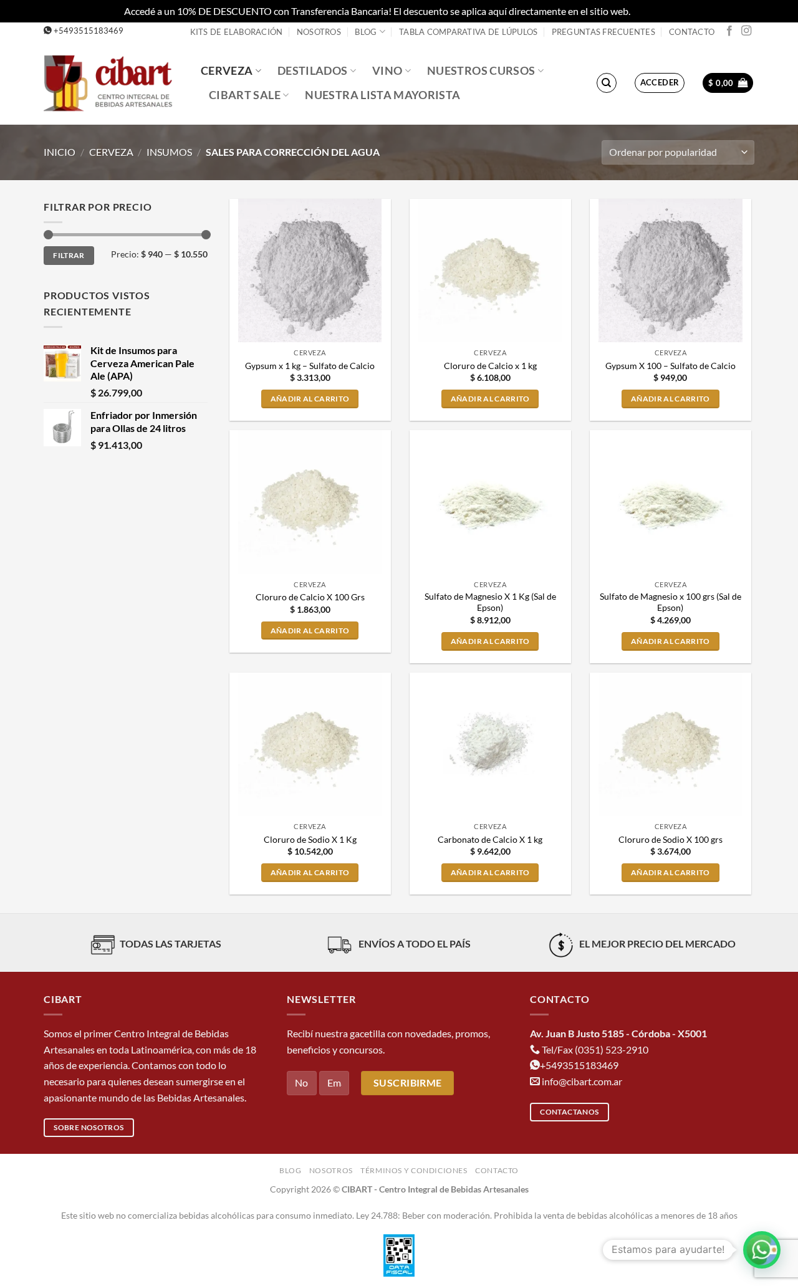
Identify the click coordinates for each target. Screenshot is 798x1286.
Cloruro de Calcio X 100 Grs (310, 597)
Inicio (59, 152)
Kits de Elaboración (236, 32)
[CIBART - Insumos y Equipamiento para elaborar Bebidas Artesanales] (113, 82)
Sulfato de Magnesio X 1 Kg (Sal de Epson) (490, 602)
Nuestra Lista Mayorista (382, 95)
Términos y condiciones (413, 1170)
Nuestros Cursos (481, 70)
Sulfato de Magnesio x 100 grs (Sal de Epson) (670, 602)
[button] (660, 83)
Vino (387, 70)
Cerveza (226, 70)
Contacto (691, 32)
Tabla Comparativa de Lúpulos (468, 32)
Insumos (169, 152)
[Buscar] (607, 83)
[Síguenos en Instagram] (746, 31)
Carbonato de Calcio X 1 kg (490, 839)
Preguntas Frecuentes (603, 32)
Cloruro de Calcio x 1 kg (490, 365)
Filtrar (69, 255)
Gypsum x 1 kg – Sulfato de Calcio (310, 365)
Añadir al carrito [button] (310, 399)
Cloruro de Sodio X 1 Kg (310, 839)
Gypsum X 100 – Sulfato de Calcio (670, 365)
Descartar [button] (653, 11)
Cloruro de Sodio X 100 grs (670, 839)
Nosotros (319, 32)
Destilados (312, 70)
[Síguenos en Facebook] (729, 31)
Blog (366, 32)
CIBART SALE (245, 95)
